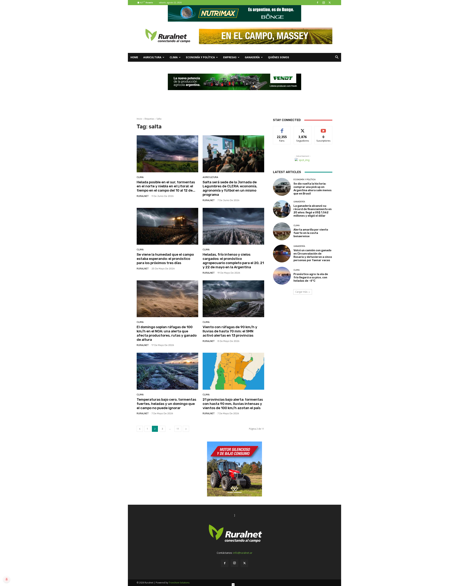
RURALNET (143, 196)
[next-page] (186, 429)
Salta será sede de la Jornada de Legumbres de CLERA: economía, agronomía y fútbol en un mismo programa (230, 188)
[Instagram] (323, 2)
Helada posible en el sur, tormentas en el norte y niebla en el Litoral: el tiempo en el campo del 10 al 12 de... (166, 186)
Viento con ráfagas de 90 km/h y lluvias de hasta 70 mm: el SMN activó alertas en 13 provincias (230, 331)
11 (178, 428)
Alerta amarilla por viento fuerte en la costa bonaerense (310, 233)
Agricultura (152, 57)
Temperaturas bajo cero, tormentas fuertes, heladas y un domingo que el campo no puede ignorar (166, 403)
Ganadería (252, 57)
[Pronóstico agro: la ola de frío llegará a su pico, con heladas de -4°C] (282, 276)
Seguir (303, 128)
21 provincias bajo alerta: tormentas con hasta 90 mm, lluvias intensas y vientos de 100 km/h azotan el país (233, 403)
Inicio (139, 118)
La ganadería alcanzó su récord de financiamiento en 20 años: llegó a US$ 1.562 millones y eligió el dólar (312, 210)
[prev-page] (140, 429)
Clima (174, 57)
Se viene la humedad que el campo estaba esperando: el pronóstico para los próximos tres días (165, 258)
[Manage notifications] (7, 579)
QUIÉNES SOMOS (278, 57)
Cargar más (301, 291)
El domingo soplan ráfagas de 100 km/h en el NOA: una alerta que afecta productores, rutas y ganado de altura (167, 333)
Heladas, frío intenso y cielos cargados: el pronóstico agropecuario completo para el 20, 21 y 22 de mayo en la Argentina (233, 260)
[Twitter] (329, 2)
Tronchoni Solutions (179, 582)
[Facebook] (317, 2)
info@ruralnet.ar (242, 553)
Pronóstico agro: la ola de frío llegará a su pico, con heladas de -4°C (310, 277)
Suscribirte (323, 128)
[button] (336, 57)
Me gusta (282, 128)
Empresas (230, 57)
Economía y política (200, 57)
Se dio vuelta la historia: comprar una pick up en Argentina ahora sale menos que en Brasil (312, 188)
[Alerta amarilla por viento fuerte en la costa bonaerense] (282, 231)
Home (134, 57)
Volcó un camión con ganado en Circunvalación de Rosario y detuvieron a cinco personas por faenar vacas (312, 255)
